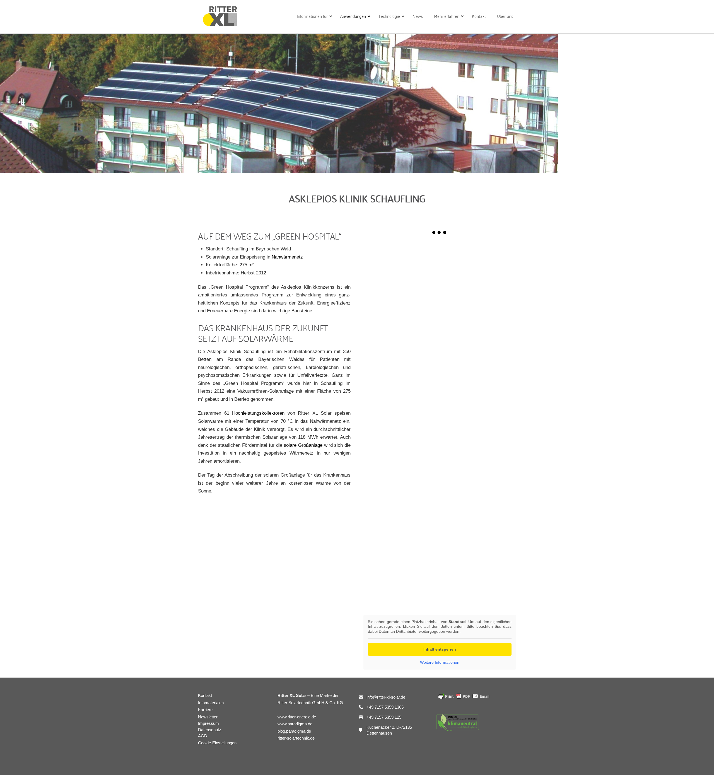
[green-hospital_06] (440, 546)
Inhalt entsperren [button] (439, 649)
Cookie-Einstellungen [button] (217, 742)
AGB (202, 735)
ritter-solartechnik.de (296, 738)
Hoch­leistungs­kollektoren (258, 413)
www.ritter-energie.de (297, 716)
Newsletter (208, 716)
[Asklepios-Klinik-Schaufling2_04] (440, 431)
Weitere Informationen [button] (439, 662)
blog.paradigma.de (294, 731)
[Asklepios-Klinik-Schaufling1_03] (440, 316)
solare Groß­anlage (303, 445)
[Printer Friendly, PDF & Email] (463, 695)
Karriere (205, 709)
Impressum (208, 723)
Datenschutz (209, 729)
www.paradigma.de (295, 723)
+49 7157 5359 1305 (385, 707)
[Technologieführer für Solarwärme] (219, 13)
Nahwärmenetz (287, 257)
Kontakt (205, 695)
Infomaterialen (211, 702)
